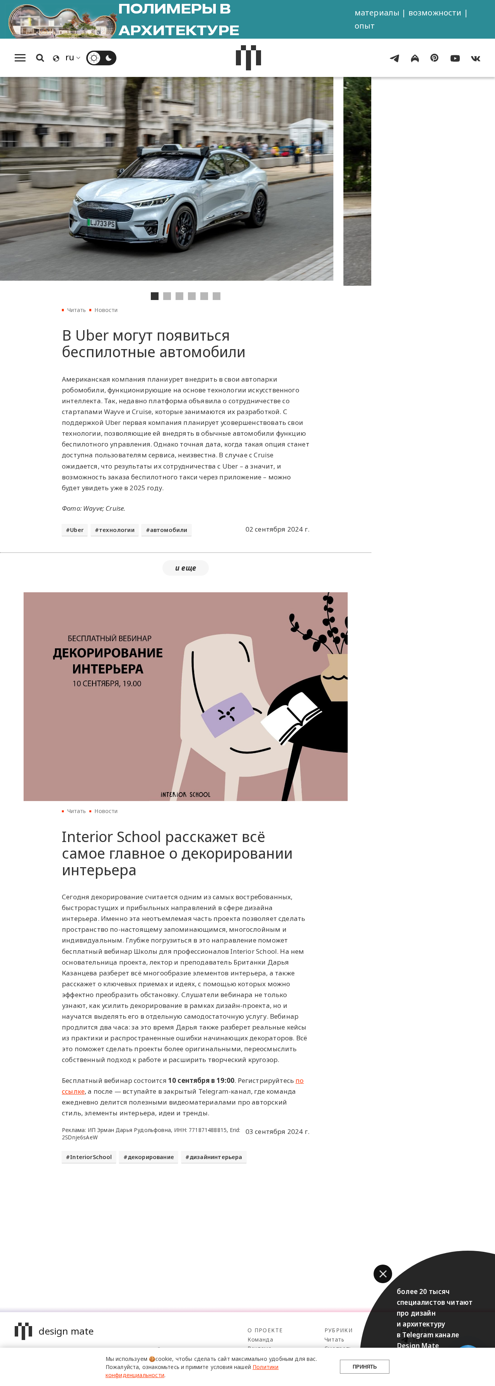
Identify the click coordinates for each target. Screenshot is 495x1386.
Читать (76, 310)
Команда (260, 1339)
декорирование (151, 1157)
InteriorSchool (91, 1157)
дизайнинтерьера (215, 1157)
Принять (365, 1367)
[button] (383, 1274)
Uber (77, 530)
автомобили (169, 530)
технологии (117, 530)
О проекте (265, 1330)
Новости (106, 310)
